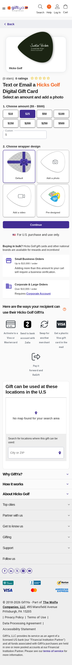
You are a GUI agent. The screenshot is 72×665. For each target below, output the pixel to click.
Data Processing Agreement (22, 623)
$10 (10, 113)
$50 (44, 113)
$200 (28, 123)
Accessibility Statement (19, 629)
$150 (11, 123)
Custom (9, 130)
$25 (27, 113)
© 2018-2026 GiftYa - (17, 602)
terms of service (53, 651)
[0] (65, 6)
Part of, (30, 607)
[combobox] (32, 453)
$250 (45, 123)
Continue (36, 224)
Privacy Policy (14, 617)
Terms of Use (36, 617)
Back (10, 24)
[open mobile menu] (4, 8)
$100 (61, 113)
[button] (36, 474)
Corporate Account (38, 293)
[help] (66, 310)
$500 (61, 123)
